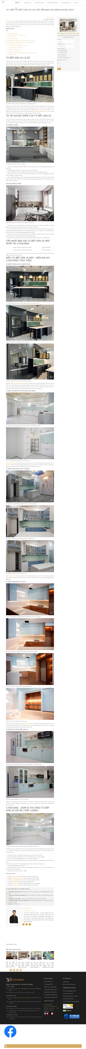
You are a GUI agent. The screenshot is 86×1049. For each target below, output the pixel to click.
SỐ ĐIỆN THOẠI (61, 44)
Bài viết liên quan (12, 54)
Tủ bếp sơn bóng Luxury (14, 49)
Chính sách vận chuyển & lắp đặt (71, 1001)
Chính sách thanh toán (68, 998)
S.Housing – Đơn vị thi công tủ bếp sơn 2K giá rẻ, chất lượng (22, 52)
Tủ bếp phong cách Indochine (15, 44)
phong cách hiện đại (29, 723)
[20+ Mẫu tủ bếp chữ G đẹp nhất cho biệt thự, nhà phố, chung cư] (36, 955)
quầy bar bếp (15, 885)
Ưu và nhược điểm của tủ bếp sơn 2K (17, 35)
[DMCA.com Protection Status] (67, 1011)
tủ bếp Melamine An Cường (19, 878)
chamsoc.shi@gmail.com (51, 1006)
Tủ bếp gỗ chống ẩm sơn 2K (15, 51)
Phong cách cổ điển (11, 463)
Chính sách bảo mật (68, 993)
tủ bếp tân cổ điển (13, 576)
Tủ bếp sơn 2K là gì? (12, 33)
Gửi (59, 68)
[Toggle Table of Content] (7, 30)
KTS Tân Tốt (51, 17)
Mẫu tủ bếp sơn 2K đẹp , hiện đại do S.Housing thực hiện (22, 42)
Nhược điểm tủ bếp (13, 38)
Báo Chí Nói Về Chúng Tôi (69, 984)
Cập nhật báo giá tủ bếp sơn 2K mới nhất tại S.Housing (21, 40)
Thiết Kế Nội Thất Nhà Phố (50, 989)
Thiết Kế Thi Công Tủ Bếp (50, 987)
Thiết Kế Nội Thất (48, 981)
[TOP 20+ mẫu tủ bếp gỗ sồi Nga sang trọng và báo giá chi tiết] (11, 955)
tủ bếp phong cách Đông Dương (18, 383)
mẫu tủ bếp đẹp (17, 876)
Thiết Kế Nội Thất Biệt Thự (50, 992)
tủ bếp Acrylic (16, 881)
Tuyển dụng (66, 981)
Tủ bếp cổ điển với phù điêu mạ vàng (17, 45)
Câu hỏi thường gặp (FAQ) (69, 991)
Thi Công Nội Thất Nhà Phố (50, 997)
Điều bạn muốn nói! (62, 59)
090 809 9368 (49, 1004)
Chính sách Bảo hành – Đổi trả (70, 996)
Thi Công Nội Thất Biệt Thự (50, 994)
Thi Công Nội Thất (48, 984)
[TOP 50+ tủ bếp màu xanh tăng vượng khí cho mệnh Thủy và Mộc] (48, 955)
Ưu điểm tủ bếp (12, 37)
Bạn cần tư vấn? (61, 48)
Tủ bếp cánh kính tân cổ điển (15, 47)
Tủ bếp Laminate (12, 879)
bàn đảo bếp (15, 883)
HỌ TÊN (59, 39)
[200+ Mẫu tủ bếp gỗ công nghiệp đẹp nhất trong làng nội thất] (24, 955)
